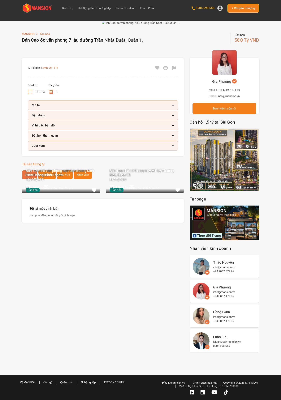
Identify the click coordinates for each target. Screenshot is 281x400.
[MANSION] (37, 11)
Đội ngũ (47, 382)
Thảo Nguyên (223, 262)
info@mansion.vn (229, 96)
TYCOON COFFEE (114, 382)
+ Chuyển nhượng (243, 8)
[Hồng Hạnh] (201, 322)
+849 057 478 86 (229, 89)
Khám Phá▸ (147, 8)
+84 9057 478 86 (223, 271)
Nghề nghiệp (88, 382)
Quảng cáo (66, 382)
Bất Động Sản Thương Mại (94, 8)
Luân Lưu (220, 337)
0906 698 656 (205, 8)
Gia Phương (222, 81)
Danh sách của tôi (224, 108)
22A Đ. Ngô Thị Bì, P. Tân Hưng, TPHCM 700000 (209, 386)
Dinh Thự (67, 8)
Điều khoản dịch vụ (173, 382)
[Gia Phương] (201, 298)
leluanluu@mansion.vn (227, 341)
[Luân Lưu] (201, 347)
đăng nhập (47, 215)
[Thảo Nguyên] (201, 273)
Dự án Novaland (125, 8)
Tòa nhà (45, 34)
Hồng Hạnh (221, 312)
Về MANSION (28, 382)
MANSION (28, 34)
